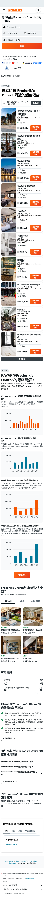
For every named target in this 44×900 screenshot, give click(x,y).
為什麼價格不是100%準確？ (14, 893)
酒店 (17, 861)
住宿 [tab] (6, 831)
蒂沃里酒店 (21, 211)
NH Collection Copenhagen (28, 285)
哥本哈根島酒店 (23, 161)
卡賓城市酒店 (22, 236)
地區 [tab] (13, 831)
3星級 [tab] (22, 601)
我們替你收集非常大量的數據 (15, 889)
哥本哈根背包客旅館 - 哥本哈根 (29, 335)
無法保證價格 (30, 878)
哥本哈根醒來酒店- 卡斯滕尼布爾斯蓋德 (28, 112)
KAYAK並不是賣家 (10, 885)
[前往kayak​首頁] (15, 10)
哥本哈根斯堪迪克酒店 (26, 186)
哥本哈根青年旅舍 (12, 844)
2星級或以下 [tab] (35, 601)
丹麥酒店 (34, 861)
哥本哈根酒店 (12, 863)
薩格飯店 (21, 260)
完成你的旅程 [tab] (30, 831)
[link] (22, 575)
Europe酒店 (25, 861)
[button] (3, 10)
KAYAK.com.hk (9, 861)
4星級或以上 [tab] (8, 601)
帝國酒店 (21, 309)
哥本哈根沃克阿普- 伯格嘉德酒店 (28, 137)
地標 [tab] (20, 831)
